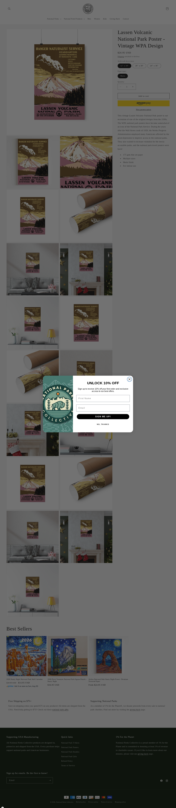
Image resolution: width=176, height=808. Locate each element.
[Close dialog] (129, 379)
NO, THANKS (103, 424)
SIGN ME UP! (103, 416)
